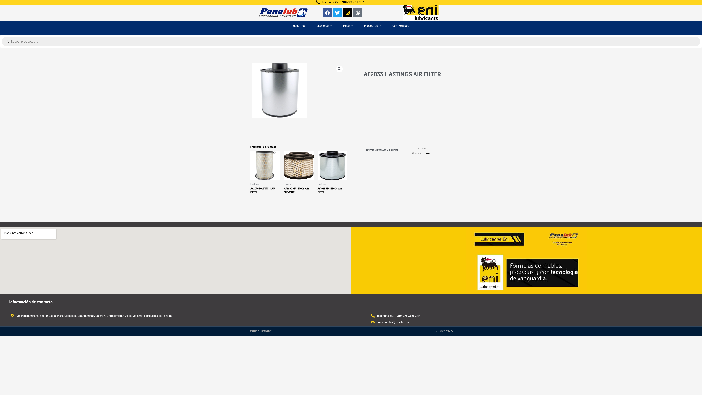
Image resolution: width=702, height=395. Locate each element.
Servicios (323, 26)
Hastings (426, 153)
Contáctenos (400, 26)
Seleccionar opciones (263, 210)
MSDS (346, 26)
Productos (371, 26)
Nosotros (299, 26)
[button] (339, 69)
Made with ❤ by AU (444, 331)
